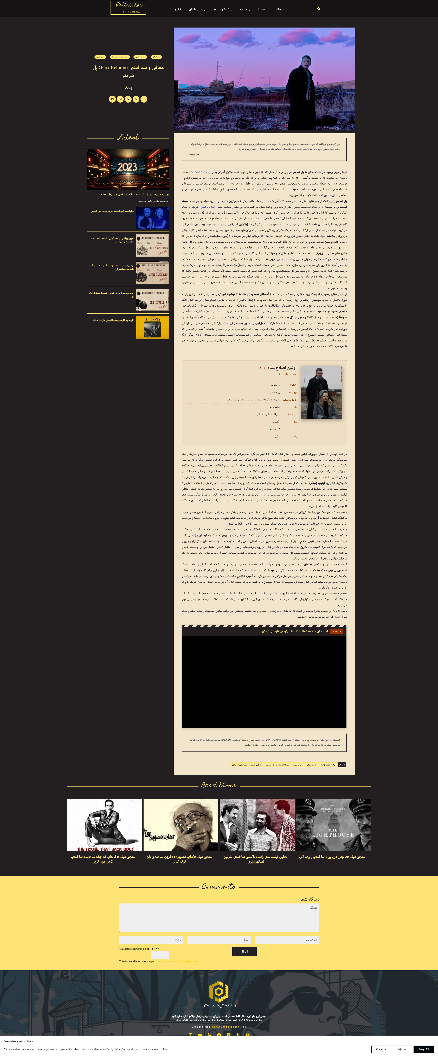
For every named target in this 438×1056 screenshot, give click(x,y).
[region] (219, 1046)
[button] (319, 9)
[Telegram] (112, 99)
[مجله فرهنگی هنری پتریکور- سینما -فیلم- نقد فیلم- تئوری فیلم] (219, 994)
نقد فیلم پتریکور (239, 765)
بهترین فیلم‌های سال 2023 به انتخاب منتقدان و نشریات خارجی (134, 194)
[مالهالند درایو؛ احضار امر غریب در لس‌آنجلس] (152, 218)
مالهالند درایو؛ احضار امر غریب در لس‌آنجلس (112, 211)
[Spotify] (219, 1035)
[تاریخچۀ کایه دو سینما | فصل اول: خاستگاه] (152, 327)
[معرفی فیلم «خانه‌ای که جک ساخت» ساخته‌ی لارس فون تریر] (104, 825)
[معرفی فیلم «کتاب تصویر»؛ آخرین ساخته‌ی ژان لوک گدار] (181, 825)
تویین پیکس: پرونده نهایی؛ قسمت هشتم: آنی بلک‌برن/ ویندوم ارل (111, 267)
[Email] (120, 99)
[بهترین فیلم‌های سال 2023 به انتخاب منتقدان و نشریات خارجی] (128, 169)
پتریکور (127, 87)
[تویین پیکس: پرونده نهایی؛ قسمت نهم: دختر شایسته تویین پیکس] (152, 245)
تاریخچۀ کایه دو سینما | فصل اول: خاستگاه (113, 320)
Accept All (423, 1049)
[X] (136, 99)
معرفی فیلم (140, 56)
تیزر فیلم (100, 56)
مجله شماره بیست (120, 56)
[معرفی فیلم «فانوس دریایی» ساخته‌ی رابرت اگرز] (333, 825)
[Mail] (200, 1035)
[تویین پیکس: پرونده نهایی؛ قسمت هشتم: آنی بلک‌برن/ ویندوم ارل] (152, 272)
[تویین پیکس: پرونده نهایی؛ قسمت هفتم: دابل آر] (152, 300)
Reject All (402, 1049)
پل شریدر (311, 765)
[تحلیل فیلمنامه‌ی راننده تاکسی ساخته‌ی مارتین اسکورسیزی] (257, 825)
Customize (381, 1049)
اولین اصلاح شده (327, 765)
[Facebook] (143, 99)
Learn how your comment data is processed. (158, 961)
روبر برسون (298, 765)
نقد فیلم (156, 56)
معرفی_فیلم (256, 765)
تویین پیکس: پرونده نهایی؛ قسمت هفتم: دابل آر (111, 295)
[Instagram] (190, 1035)
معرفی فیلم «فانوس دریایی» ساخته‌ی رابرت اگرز (332, 857)
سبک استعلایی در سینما (277, 765)
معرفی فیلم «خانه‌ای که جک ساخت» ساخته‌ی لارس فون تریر (103, 859)
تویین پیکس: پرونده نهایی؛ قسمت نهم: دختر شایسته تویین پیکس (112, 240)
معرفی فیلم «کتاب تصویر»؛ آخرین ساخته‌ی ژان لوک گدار (179, 859)
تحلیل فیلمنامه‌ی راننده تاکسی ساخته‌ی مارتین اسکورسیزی (256, 859)
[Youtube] (247, 1035)
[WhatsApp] (128, 99)
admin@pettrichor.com (229, 1026)
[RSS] (209, 1035)
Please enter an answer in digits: (134, 949)
